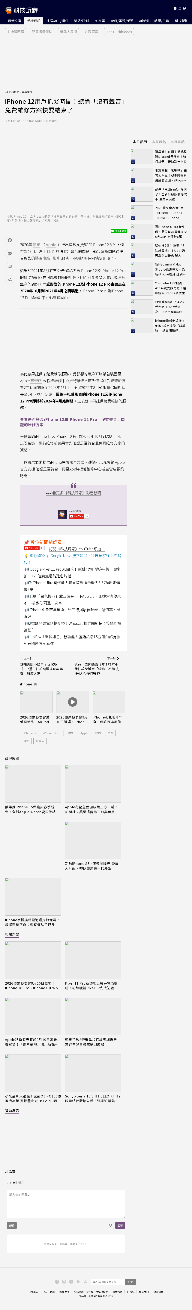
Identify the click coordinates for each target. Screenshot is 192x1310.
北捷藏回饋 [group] (15, 31)
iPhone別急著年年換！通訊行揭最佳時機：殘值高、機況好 (109, 719)
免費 (110, 733)
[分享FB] (9, 240)
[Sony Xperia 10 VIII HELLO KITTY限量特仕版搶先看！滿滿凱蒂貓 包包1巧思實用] (93, 1073)
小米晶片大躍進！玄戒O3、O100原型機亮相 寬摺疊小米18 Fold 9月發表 (33, 1098)
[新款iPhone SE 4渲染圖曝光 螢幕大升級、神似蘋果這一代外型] (93, 840)
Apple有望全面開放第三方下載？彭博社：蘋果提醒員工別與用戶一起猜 (91, 809)
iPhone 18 (28, 683)
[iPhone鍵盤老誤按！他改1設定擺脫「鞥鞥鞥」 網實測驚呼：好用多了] (142, 325)
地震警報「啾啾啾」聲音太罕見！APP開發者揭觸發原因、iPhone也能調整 (171, 175)
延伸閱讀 (12, 758)
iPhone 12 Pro (52, 733)
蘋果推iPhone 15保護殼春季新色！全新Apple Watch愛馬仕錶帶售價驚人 (32, 809)
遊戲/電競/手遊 (122, 20)
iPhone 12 (29, 733)
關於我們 (144, 1291)
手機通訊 (33, 20)
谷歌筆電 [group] (91, 31)
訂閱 (130, 1282)
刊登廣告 (33, 1291)
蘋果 (71, 733)
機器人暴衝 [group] (68, 31)
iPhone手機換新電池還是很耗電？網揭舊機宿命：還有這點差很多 (32, 922)
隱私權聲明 (102, 1291)
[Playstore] (77, 1281)
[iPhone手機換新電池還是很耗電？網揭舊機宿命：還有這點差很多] (33, 897)
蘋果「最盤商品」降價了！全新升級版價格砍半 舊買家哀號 (171, 194)
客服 (52, 1291)
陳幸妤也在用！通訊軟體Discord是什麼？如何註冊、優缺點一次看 (171, 156)
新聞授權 (64, 1291)
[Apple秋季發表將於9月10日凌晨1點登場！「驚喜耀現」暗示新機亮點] (33, 1016)
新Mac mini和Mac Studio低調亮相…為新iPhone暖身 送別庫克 (170, 269)
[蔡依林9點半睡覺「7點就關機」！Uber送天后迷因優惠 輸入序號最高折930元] (142, 250)
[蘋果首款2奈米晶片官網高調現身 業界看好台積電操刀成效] (93, 1016)
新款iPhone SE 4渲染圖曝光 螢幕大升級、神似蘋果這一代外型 (91, 866)
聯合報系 (117, 1291)
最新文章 (14, 20)
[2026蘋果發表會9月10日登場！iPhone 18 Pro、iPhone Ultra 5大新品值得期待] (72, 702)
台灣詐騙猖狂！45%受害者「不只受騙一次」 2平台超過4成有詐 (170, 307)
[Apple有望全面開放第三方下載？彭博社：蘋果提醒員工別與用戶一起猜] (93, 784)
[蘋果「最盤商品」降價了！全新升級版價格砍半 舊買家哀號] (142, 194)
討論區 (10, 1171)
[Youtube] (175, 9)
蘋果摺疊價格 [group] (42, 31)
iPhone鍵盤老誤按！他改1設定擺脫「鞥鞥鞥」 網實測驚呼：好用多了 (170, 325)
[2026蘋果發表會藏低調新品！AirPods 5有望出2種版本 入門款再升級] (36, 702)
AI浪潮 (144, 20)
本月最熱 (177, 141)
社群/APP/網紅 (57, 20)
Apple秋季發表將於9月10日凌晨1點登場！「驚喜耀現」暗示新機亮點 (32, 1042)
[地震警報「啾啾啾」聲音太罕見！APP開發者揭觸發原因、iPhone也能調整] (142, 175)
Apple (84, 733)
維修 (26, 741)
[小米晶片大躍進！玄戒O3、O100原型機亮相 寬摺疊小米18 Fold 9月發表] (33, 1073)
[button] (180, 9)
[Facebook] (56, 1281)
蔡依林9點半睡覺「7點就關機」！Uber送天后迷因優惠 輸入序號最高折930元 (170, 250)
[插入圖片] (110, 1225)
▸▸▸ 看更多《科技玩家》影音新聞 (73, 492)
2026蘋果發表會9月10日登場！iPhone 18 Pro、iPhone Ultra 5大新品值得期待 (72, 719)
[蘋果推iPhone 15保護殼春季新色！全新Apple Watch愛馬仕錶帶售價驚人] (33, 784)
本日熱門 (140, 141)
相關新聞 (12, 934)
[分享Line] (9, 253)
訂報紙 (130, 1291)
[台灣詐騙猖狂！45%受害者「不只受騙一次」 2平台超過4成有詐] (142, 306)
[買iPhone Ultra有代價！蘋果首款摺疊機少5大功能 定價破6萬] (142, 231)
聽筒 (98, 733)
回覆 (120, 1225)
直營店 (40, 741)
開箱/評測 (81, 20)
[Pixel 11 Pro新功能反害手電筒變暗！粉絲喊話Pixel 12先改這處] (93, 960)
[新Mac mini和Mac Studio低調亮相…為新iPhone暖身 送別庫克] (142, 269)
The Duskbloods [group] (119, 31)
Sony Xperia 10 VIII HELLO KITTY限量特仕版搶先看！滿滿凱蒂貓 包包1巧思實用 (93, 1098)
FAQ (45, 1291)
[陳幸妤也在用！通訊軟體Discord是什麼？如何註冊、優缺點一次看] (142, 156)
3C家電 (99, 20)
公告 (61, 270)
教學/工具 (161, 20)
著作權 (89, 1291)
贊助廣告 (12, 1110)
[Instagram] (63, 1281)
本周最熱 (159, 141)
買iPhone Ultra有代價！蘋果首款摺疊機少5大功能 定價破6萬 (171, 231)
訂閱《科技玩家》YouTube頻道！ (77, 548)
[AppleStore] (85, 1281)
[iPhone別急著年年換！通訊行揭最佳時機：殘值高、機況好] (109, 702)
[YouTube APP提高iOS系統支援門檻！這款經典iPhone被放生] (142, 288)
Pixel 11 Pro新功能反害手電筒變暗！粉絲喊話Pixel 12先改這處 (91, 985)
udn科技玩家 (12, 92)
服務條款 (79, 1291)
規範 (11, 1225)
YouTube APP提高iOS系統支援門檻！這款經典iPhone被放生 (170, 288)
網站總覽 (158, 1291)
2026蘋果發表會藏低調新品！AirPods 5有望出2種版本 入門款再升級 (35, 719)
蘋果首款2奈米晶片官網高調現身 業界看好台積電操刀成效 (91, 1042)
